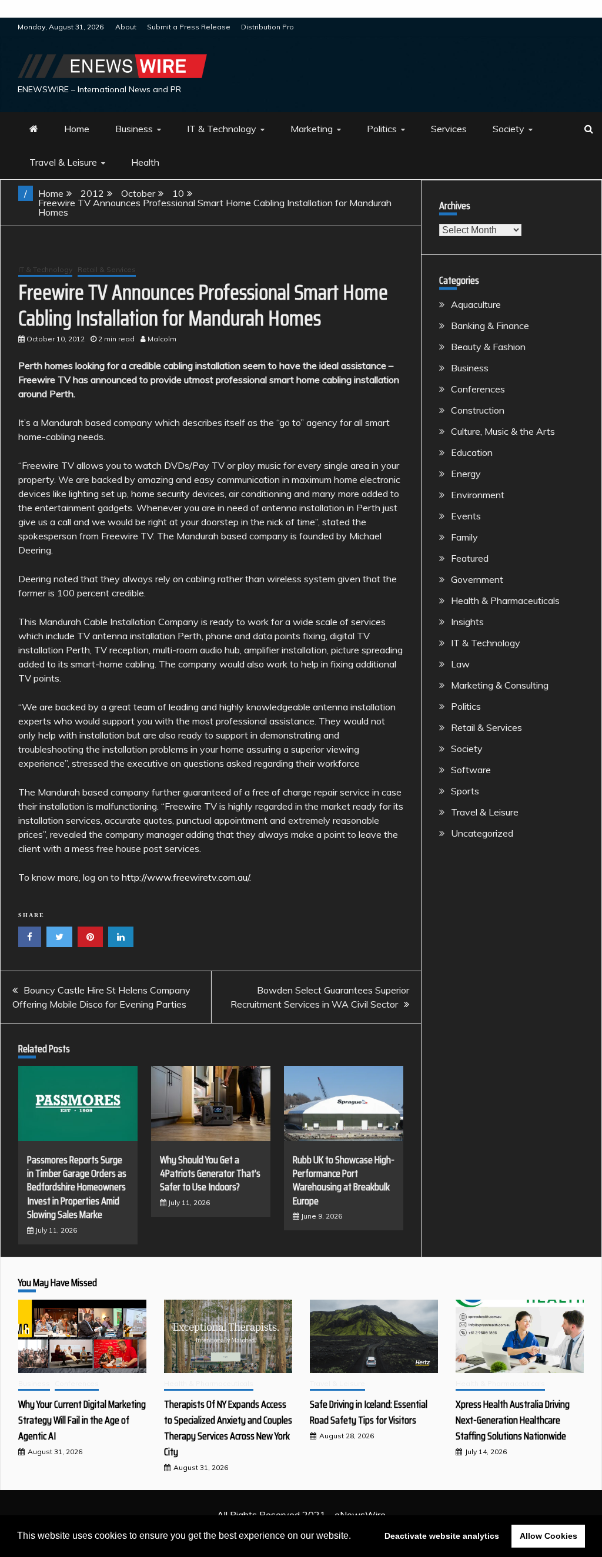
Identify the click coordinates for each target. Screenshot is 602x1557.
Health (145, 162)
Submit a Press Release (188, 26)
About (125, 26)
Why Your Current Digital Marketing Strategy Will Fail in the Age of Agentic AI (82, 1420)
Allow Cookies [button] (548, 1536)
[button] (355, 1537)
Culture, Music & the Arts (503, 431)
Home (76, 129)
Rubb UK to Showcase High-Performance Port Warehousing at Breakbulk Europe (343, 1180)
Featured (470, 558)
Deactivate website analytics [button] (441, 1536)
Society (508, 129)
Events (466, 516)
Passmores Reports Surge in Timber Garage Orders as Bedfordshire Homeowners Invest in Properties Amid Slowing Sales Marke (76, 1187)
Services (449, 129)
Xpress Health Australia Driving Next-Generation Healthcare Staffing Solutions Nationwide (513, 1420)
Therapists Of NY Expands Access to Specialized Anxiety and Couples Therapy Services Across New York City (228, 1428)
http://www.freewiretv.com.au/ (185, 877)
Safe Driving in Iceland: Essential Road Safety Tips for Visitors (368, 1412)
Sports (465, 791)
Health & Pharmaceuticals (505, 600)
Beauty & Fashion (488, 347)
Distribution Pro (267, 26)
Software (471, 770)
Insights (467, 622)
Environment (477, 495)
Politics (382, 129)
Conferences (478, 389)
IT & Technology (221, 129)
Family (464, 537)
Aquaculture (476, 304)
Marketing (311, 129)
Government (477, 579)
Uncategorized (482, 833)
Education (472, 452)
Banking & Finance (490, 325)
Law (460, 664)
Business (134, 129)
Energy (466, 473)
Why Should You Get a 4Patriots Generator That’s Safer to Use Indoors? (210, 1174)
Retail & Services (107, 269)
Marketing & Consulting (500, 685)
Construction (477, 410)
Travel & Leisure (63, 162)
